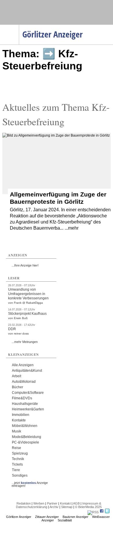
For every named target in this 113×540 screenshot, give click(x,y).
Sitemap (66, 507)
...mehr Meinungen (25, 341)
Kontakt (65, 503)
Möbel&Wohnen (24, 425)
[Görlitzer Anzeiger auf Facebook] (101, 512)
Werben (38, 503)
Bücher (17, 387)
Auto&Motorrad (24, 381)
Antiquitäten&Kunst (27, 370)
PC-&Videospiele (25, 442)
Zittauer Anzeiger (47, 516)
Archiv (54, 507)
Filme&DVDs (22, 398)
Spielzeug (20, 453)
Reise (16, 447)
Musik (16, 431)
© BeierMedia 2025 (88, 507)
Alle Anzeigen (23, 365)
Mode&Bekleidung (26, 436)
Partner (52, 503)
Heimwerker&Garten (28, 409)
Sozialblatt (65, 520)
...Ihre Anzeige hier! (25, 265)
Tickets (17, 464)
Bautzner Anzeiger (75, 516)
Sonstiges (20, 475)
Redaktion (24, 503)
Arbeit (16, 376)
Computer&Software (28, 392)
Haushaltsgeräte (25, 403)
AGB (76, 503)
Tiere (16, 470)
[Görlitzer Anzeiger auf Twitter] (107, 512)
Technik (18, 458)
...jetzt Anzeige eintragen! (30, 482)
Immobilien (20, 414)
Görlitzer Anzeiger (18, 516)
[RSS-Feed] (93, 512)
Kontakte (19, 420)
